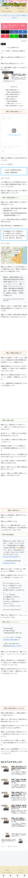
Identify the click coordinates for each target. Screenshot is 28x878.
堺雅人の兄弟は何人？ (11, 99)
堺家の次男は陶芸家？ (12, 101)
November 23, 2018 (8, 563)
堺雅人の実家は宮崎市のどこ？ (14, 92)
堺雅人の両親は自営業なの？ (13, 94)
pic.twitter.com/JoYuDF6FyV (11, 556)
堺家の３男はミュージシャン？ (14, 103)
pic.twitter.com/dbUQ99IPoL (10, 639)
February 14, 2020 (16, 646)
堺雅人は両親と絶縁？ (12, 96)
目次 (12, 86)
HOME (7, 870)
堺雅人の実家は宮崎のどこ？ (13, 90)
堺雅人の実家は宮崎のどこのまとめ (14, 105)
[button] (23, 36)
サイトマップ (20, 870)
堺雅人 (3, 43)
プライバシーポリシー (7, 872)
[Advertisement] (14, 334)
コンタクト (20, 872)
